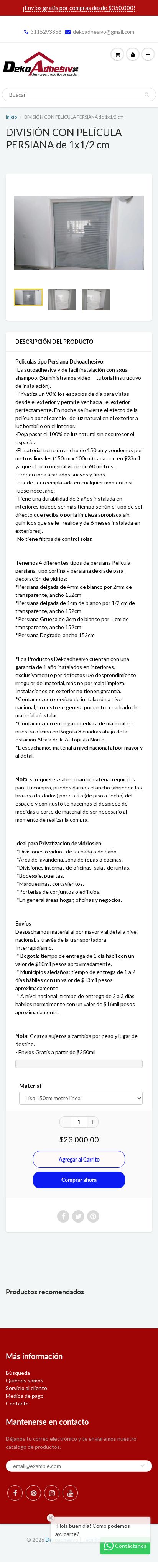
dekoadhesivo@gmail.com (103, 31)
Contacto (17, 1403)
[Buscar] (146, 95)
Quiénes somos (24, 1380)
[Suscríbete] (142, 1466)
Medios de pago (25, 1395)
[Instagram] (51, 1493)
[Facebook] (15, 1493)
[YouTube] (70, 1493)
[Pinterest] (33, 1493)
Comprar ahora (79, 1179)
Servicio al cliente (26, 1388)
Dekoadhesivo (62, 1540)
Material (30, 1085)
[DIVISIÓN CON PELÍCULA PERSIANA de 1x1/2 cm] (79, 233)
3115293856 (46, 31)
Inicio (11, 117)
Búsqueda (18, 1372)
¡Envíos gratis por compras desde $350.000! (79, 7)
